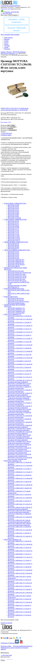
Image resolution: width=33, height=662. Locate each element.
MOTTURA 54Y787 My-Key (16, 264)
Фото (18, 5)
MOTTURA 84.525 (13, 243)
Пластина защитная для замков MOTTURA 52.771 (17, 286)
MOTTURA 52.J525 (14, 235)
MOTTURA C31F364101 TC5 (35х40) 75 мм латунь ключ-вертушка (20, 403)
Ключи (6, 44)
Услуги (6, 42)
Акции (6, 47)
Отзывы (14, 5)
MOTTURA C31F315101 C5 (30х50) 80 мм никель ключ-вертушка (19, 413)
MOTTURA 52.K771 (14, 240)
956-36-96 (6, 13)
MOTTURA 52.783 (13, 231)
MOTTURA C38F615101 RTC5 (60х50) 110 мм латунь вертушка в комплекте (19, 524)
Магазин (6, 39)
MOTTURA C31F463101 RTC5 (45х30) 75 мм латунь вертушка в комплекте (19, 410)
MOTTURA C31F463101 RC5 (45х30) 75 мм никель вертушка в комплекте (20, 406)
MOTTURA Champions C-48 (16, 311)
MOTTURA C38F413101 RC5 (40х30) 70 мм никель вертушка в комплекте (20, 508)
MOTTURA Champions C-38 (16, 309)
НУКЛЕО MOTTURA (11, 296)
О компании (4, 5)
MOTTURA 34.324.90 (14, 218)
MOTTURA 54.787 (13, 251)
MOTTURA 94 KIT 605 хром (16, 279)
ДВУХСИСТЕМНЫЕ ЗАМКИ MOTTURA (17, 250)
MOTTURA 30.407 (13, 214)
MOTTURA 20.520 (13, 211)
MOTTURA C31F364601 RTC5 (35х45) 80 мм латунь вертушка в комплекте (19, 435)
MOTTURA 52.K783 (14, 239)
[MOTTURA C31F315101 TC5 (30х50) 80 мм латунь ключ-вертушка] (17, 106)
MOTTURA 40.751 (13, 224)
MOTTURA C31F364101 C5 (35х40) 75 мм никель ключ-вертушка (19, 400)
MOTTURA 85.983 (13, 247)
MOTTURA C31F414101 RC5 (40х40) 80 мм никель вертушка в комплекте (20, 426)
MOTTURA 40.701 (13, 221)
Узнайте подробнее (6, 623)
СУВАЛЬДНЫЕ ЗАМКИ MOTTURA (15, 219)
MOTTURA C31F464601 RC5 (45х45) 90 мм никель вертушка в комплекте (20, 439)
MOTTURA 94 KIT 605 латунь (17, 280)
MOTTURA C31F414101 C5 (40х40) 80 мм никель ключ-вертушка (19, 419)
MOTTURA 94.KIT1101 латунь (17, 277)
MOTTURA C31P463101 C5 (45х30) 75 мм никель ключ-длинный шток (19, 451)
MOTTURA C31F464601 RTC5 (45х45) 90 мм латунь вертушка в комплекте (19, 442)
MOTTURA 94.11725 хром (16, 271)
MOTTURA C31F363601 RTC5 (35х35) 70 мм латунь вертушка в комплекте (19, 384)
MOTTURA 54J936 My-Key (16, 261)
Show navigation (5, 34)
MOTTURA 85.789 (13, 258)
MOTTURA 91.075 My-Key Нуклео (18, 301)
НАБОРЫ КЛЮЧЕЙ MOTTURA (14, 288)
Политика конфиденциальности (22, 646)
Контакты (7, 49)
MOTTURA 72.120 (13, 234)
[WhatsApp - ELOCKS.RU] (4, 643)
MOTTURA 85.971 (13, 248)
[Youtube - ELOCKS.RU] (21, 643)
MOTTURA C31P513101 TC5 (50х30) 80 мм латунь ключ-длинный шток (20, 458)
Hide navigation (14, 34)
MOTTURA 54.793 (13, 253)
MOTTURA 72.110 (13, 232)
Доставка (7, 45)
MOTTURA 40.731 (13, 222)
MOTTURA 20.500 (13, 205)
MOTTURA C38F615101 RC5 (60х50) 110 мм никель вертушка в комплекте (19, 521)
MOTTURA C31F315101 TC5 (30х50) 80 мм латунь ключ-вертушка (20, 416)
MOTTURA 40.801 (13, 226)
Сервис (6, 41)
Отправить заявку (6, 135)
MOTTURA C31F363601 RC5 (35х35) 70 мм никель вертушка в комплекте (20, 381)
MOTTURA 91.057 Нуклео (16, 300)
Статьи (10, 5)
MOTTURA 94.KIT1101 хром (16, 274)
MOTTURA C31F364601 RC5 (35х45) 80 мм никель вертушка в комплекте (20, 432)
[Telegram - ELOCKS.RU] (11, 643)
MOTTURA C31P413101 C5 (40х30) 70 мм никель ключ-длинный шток (19, 448)
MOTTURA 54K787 (14, 266)
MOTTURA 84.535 (13, 245)
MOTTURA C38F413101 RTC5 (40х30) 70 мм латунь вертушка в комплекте (19, 511)
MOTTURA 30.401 (13, 213)
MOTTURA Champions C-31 (16, 308)
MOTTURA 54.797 (13, 256)
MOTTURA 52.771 (13, 229)
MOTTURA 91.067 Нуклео (16, 298)
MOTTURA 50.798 (13, 227)
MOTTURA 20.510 (13, 208)
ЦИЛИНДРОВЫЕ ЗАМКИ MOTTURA (16, 242)
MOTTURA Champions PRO (16, 313)
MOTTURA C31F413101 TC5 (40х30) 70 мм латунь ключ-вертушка (20, 390)
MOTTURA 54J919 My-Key (16, 259)
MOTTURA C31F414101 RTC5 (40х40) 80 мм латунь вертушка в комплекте (19, 429)
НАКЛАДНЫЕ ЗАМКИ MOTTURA (15, 203)
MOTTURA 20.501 (13, 206)
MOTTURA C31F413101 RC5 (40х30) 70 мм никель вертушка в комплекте (20, 394)
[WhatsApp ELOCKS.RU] (2, 12)
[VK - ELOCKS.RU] (17, 643)
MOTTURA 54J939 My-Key (16, 263)
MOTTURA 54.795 (13, 255)
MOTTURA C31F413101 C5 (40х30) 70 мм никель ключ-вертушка (19, 387)
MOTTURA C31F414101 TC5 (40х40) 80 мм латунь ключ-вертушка (20, 423)
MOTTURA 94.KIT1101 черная (17, 276)
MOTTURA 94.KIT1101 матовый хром (19, 272)
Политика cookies (6, 646)
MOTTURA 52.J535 (14, 237)
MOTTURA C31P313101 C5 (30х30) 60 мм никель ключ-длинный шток (19, 445)
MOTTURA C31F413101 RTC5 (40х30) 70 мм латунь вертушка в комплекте (19, 397)
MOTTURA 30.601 (13, 216)
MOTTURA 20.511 (13, 210)
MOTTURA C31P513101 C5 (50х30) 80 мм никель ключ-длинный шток (19, 455)
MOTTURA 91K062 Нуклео (16, 303)
